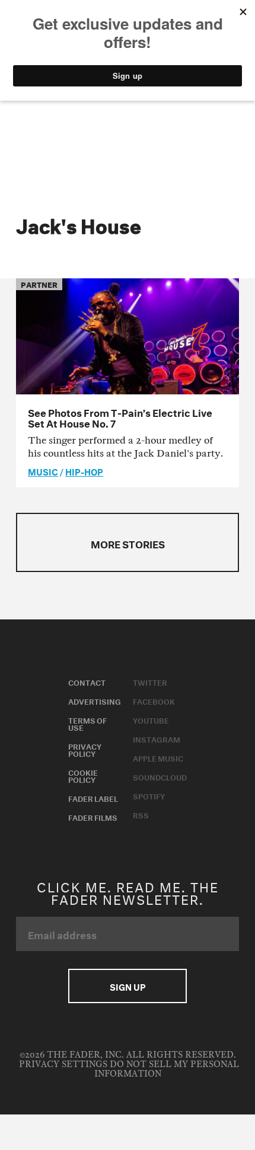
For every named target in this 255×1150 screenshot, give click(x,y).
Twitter (150, 682)
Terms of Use (87, 723)
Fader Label (93, 798)
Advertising (94, 700)
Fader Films (92, 817)
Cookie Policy (83, 775)
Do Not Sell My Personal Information (166, 1069)
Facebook (154, 700)
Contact (87, 682)
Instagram (156, 738)
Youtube (151, 719)
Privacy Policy (84, 749)
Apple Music (158, 757)
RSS (141, 814)
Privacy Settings (63, 1064)
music (43, 471)
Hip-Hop (84, 471)
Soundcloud (160, 776)
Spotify (149, 795)
